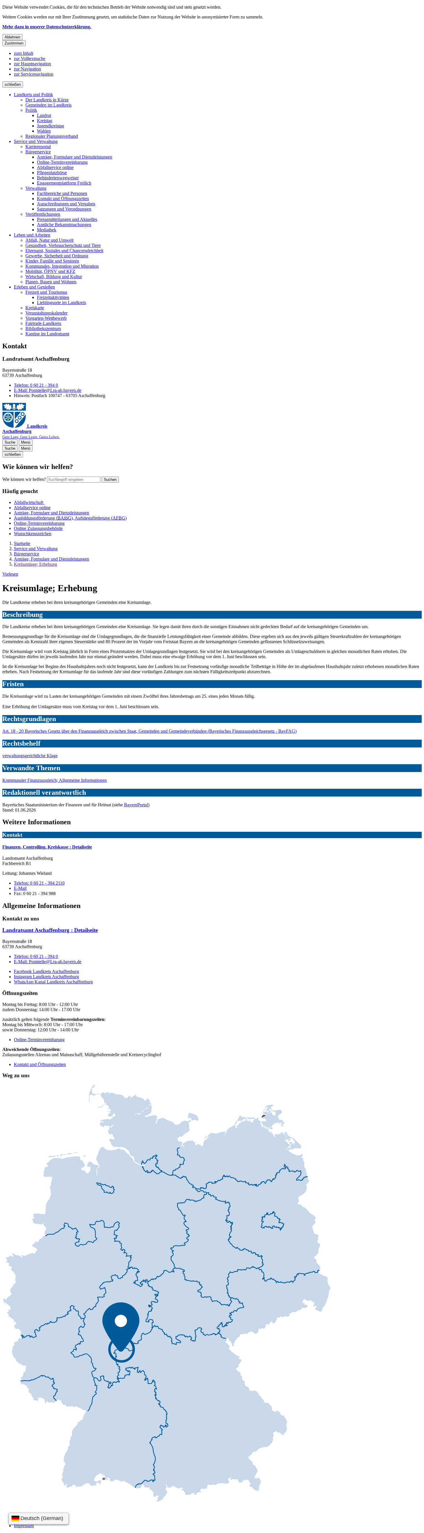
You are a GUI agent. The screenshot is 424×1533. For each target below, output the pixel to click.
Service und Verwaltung (36, 141)
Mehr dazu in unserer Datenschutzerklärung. (46, 26)
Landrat (44, 115)
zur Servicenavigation (33, 74)
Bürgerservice (38, 151)
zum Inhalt (23, 53)
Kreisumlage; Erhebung (35, 564)
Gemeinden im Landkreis (48, 105)
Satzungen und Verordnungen (64, 208)
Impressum (24, 1525)
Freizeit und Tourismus (46, 292)
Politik (31, 110)
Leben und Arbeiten (32, 234)
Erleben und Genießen (34, 286)
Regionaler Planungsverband (51, 136)
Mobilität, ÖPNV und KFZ (50, 271)
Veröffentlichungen (42, 214)
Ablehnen (12, 37)
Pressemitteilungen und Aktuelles (67, 219)
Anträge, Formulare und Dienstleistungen (74, 157)
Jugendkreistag (50, 125)
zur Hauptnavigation (32, 63)
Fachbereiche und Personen (62, 193)
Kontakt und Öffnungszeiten (63, 198)
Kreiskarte (34, 307)
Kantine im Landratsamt (47, 333)
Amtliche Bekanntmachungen (64, 224)
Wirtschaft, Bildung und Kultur (53, 276)
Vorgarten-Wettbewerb (46, 318)
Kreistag (44, 120)
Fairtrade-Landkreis (43, 323)
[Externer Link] (166, 1293)
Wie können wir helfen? (24, 479)
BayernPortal (136, 804)
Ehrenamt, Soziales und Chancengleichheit (64, 250)
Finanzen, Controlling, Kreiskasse (47, 846)
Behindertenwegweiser (58, 177)
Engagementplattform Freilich (64, 183)
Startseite (22, 543)
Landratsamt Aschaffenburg (50, 930)
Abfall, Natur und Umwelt (49, 240)
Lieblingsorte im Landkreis (61, 302)
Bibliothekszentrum (43, 328)
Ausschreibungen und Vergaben (66, 203)
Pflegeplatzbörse (52, 172)
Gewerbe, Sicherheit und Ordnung (56, 255)
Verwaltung (35, 188)
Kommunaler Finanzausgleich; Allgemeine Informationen (54, 780)
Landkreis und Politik (33, 94)
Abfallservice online (55, 167)
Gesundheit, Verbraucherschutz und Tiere (63, 245)
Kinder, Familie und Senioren (52, 260)
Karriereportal (38, 146)
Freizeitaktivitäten (53, 297)
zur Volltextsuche (29, 58)
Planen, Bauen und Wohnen (50, 281)
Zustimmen (14, 43)
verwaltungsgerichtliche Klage (30, 755)
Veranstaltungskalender (46, 312)
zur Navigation (27, 68)
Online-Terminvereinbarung (62, 162)
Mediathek (46, 229)
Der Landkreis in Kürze (47, 99)
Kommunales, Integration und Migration (62, 266)
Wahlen (44, 131)
